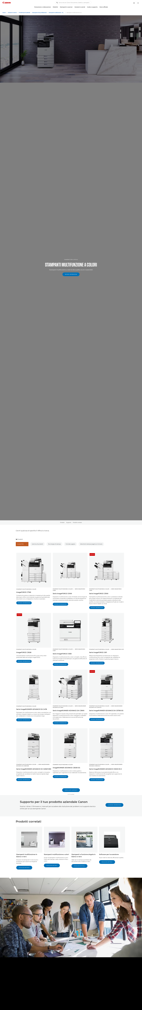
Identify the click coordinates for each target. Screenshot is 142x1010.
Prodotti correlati (77, 522)
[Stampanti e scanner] (73, 7)
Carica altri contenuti (71, 790)
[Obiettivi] (58, 7)
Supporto (68, 522)
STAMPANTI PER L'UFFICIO (71, 259)
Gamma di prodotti (37, 544)
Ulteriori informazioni (114, 804)
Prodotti (62, 522)
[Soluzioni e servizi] (85, 7)
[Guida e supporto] (98, 7)
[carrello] (138, 3)
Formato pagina (70, 544)
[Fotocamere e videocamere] (51, 7)
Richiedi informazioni (71, 274)
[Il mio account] (134, 3)
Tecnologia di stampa (54, 544)
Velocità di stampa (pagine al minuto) (91, 544)
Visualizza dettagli (24, 867)
